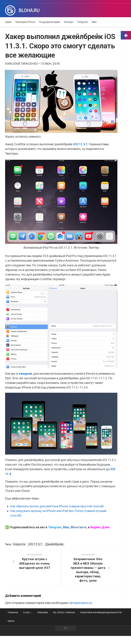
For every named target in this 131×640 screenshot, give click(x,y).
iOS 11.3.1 (80, 144)
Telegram (82, 22)
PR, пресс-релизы (64, 612)
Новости (19, 544)
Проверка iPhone (25, 22)
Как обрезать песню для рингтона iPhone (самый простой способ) (57, 506)
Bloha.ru (29, 10)
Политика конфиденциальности (101, 612)
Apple (8, 22)
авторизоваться (80, 603)
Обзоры (68, 22)
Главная (13, 612)
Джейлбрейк (54, 544)
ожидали (25, 373)
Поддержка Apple (49, 22)
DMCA (11, 621)
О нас (26, 612)
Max (94, 22)
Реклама (42, 612)
